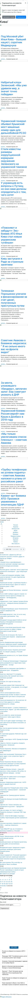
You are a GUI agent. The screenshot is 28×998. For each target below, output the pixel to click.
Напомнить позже (8, 17)
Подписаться (21, 17)
